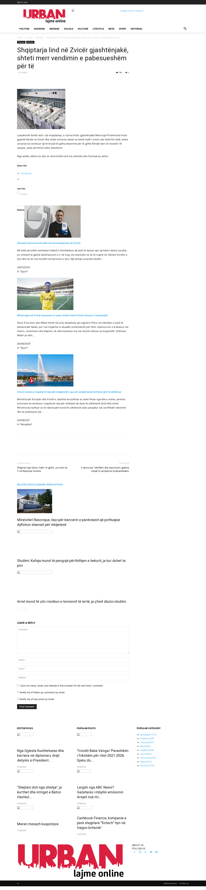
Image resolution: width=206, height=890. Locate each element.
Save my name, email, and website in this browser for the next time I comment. (61, 685)
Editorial (137, 28)
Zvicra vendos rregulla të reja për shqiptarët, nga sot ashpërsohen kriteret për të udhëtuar (69, 391)
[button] (185, 29)
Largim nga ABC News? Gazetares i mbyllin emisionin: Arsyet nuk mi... (100, 792)
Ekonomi (39, 28)
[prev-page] (19, 609)
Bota (111, 28)
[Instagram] (140, 852)
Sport (122, 28)
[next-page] (24, 609)
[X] (46, 80)
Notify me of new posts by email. (37, 699)
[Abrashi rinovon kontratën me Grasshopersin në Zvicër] (73, 221)
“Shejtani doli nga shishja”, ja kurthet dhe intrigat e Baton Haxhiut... (39, 792)
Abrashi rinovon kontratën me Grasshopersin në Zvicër (49, 243)
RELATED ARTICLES (28, 484)
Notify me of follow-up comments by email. (42, 692)
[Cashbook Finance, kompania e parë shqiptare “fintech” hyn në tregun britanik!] (103, 808)
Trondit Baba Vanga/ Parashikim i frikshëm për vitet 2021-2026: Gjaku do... (103, 755)
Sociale (68, 28)
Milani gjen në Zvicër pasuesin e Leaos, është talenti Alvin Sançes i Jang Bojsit (62, 315)
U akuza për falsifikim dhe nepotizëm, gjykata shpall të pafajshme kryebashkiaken (105, 469)
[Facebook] (39, 80)
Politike (24, 28)
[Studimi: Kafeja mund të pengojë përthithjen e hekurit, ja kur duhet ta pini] (73, 542)
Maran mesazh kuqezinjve (38, 824)
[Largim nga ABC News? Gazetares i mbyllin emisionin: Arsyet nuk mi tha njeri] (103, 775)
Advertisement (170, 883)
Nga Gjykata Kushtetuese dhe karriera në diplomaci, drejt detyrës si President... (40, 755)
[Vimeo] (151, 852)
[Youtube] (156, 852)
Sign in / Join (22, 2)
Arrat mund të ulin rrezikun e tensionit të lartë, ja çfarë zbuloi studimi (71, 601)
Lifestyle (98, 28)
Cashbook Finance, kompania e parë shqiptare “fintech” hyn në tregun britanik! (101, 823)
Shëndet (39, 37)
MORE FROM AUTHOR (51, 484)
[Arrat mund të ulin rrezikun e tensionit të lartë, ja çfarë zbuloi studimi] (73, 583)
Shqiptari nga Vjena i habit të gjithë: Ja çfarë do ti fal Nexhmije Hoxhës (42, 469)
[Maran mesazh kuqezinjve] (43, 811)
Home (20, 37)
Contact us (184, 883)
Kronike (54, 28)
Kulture (83, 28)
